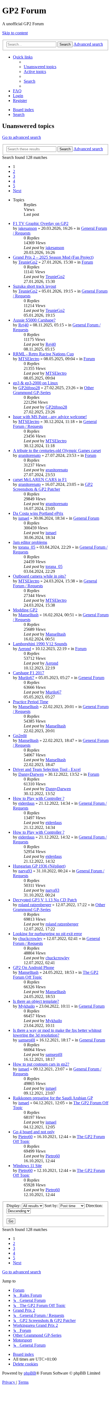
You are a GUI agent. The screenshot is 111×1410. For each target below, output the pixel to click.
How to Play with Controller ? (38, 798)
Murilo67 (26, 677)
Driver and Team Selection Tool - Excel (47, 769)
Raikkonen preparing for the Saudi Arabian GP (53, 1098)
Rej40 (23, 325)
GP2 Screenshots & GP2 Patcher (53, 486)
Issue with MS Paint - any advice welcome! (50, 416)
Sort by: (51, 1205)
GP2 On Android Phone (33, 967)
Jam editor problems (30, 542)
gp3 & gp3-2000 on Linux (35, 383)
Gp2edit (20, 735)
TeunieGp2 (27, 262)
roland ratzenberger (34, 904)
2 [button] (14, 171)
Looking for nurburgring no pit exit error (47, 933)
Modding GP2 (25, 610)
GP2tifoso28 (29, 387)
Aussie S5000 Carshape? (34, 320)
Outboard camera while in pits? (39, 576)
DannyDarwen (31, 774)
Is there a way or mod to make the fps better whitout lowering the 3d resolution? (57, 1032)
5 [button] (14, 186)
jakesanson (27, 228)
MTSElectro (28, 358)
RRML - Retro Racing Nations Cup (43, 354)
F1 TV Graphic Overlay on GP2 (40, 223)
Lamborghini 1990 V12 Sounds (40, 644)
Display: (14, 1205)
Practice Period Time (30, 701)
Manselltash (28, 615)
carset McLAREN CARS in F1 (40, 479)
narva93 (25, 871)
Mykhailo (26, 1006)
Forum (87, 262)
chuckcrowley (30, 938)
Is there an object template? (36, 1001)
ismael (23, 518)
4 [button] (14, 181)
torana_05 (26, 547)
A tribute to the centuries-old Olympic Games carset (57, 450)
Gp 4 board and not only (34, 1132)
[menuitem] (40, 66)
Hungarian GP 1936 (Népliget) (39, 866)
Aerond (24, 648)
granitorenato (29, 455)
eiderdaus (26, 803)
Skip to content (15, 33)
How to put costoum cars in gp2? (41, 1064)
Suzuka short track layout (34, 286)
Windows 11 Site (27, 1165)
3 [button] (14, 176)
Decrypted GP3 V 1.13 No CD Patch (45, 900)
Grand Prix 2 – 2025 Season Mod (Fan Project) (53, 257)
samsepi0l (26, 1040)
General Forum (86, 518)
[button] (17, 190)
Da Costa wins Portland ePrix (38, 513)
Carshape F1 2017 (28, 673)
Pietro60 (25, 1136)
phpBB (30, 1373)
